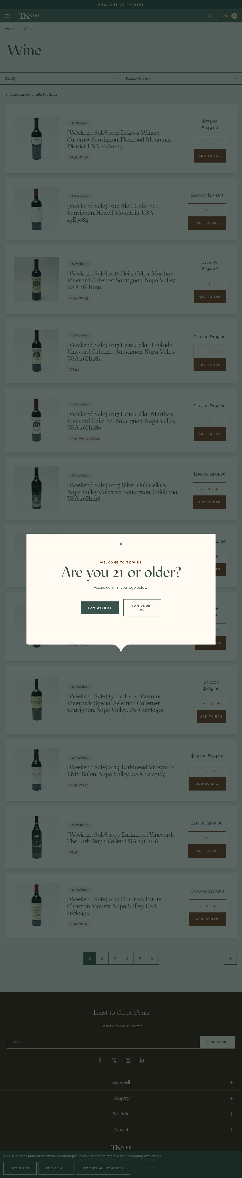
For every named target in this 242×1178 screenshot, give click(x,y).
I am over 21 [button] (100, 608)
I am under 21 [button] (142, 608)
